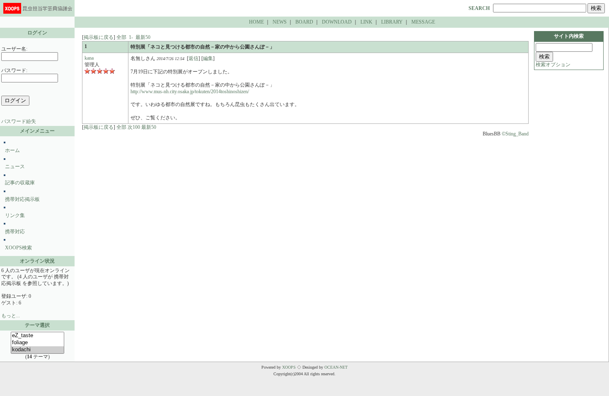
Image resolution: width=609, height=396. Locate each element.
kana (89, 58)
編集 (208, 58)
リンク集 (15, 215)
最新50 (142, 37)
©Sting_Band (515, 134)
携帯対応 (15, 231)
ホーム (12, 150)
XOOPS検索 (18, 248)
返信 (193, 58)
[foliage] (37, 342)
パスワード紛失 (18, 121)
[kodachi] (37, 349)
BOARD (304, 22)
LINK (366, 22)
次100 (134, 127)
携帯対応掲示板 (22, 199)
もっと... (10, 316)
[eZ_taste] (37, 335)
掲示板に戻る (99, 37)
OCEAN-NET (336, 367)
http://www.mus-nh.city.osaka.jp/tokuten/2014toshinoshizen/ (189, 91)
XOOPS (289, 367)
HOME (256, 22)
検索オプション (553, 65)
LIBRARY (392, 22)
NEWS (280, 22)
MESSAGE (423, 22)
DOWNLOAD (337, 22)
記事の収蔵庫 (20, 183)
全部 (121, 37)
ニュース (15, 166)
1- (131, 37)
